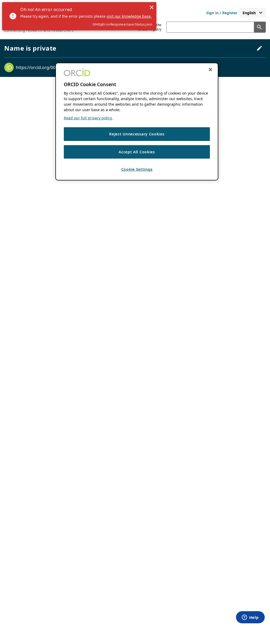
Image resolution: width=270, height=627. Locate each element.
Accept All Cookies (137, 151)
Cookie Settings (137, 169)
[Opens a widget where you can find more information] (250, 617)
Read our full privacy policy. (88, 117)
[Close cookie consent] (210, 69)
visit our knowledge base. (129, 16)
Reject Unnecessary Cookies (136, 133)
